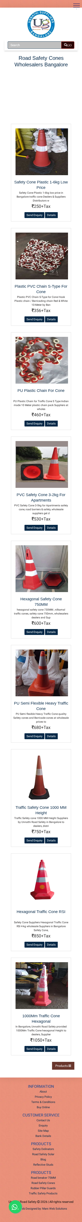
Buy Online (43, 1107)
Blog (43, 1159)
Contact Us (43, 1120)
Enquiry (43, 1125)
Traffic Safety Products (43, 1193)
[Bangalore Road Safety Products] (41, 24)
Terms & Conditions (43, 1102)
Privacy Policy (43, 1096)
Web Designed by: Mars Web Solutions (43, 1208)
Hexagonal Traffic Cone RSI (41, 912)
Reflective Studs (43, 1164)
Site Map (43, 1130)
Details (51, 215)
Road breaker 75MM (43, 1177)
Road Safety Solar (43, 1154)
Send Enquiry (34, 215)
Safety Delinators (43, 1149)
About (43, 1091)
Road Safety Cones (43, 1183)
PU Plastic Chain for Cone (41, 390)
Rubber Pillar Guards (43, 1188)
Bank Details (43, 1136)
